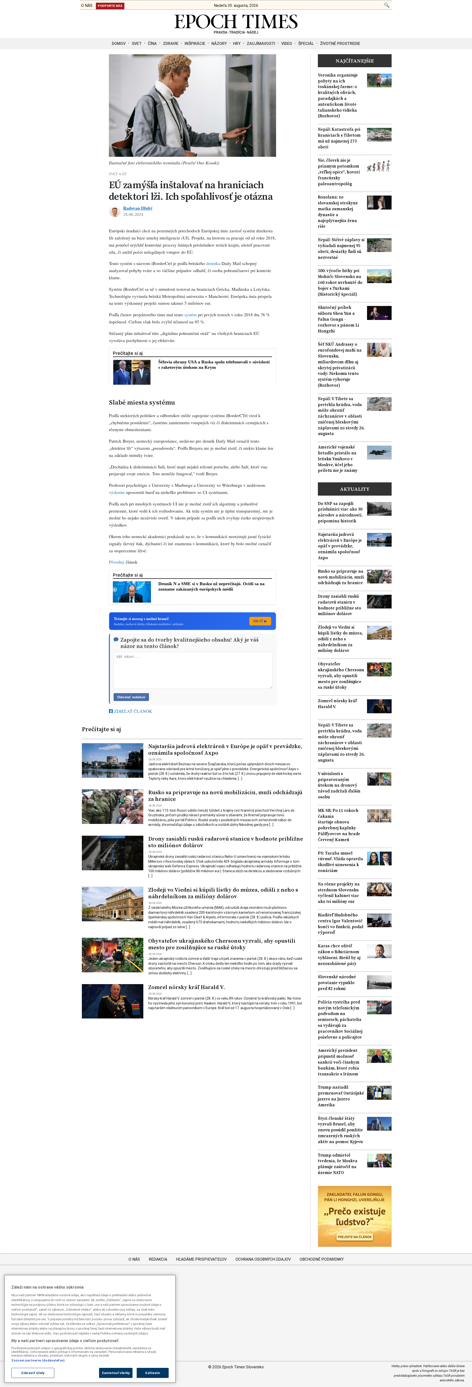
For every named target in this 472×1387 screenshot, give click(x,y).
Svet (137, 43)
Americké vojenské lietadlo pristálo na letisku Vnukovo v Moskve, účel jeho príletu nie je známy (337, 458)
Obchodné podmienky (322, 1259)
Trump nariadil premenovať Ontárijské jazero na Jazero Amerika (341, 1096)
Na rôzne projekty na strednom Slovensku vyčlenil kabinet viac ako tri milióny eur (339, 892)
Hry (237, 43)
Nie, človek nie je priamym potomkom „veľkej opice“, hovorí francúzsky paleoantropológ (339, 172)
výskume (117, 492)
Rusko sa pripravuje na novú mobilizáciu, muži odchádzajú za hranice (225, 796)
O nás (134, 1259)
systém (190, 314)
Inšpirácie (195, 43)
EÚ (124, 174)
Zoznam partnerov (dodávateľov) (38, 1360)
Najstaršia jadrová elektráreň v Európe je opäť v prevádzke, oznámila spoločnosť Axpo (225, 749)
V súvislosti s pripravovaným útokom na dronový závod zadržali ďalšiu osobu (339, 785)
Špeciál (306, 43)
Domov (119, 43)
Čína (152, 43)
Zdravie (170, 43)
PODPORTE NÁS (110, 6)
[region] (90, 1329)
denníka (213, 263)
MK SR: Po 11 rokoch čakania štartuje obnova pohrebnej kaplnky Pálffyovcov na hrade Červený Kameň (339, 825)
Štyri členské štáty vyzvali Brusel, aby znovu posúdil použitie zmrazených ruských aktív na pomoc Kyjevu (340, 1130)
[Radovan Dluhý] (115, 211)
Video (286, 43)
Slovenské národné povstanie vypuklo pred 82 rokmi (337, 982)
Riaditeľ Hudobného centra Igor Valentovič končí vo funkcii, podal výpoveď (340, 923)
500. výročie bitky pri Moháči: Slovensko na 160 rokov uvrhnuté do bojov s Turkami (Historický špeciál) (340, 282)
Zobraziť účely (33, 1373)
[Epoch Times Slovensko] (236, 32)
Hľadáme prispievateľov (201, 1259)
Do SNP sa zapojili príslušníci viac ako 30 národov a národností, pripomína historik (340, 512)
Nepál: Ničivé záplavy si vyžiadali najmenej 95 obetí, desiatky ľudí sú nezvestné (341, 248)
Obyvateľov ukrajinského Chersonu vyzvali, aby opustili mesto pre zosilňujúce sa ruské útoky (221, 944)
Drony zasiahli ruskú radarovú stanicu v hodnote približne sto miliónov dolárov (225, 842)
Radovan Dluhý (138, 208)
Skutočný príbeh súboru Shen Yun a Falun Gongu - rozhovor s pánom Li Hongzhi (338, 319)
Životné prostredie (340, 43)
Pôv (112, 562)
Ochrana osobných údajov (263, 1259)
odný (120, 562)
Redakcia (158, 1259)
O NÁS (86, 5)
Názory (219, 43)
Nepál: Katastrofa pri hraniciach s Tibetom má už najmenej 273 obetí (339, 138)
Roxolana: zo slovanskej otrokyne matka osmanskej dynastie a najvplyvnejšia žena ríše (338, 211)
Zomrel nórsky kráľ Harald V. (186, 987)
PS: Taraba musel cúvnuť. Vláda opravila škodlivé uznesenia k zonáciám (340, 861)
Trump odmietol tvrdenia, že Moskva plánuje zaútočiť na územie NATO (337, 1164)
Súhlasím (152, 1373)
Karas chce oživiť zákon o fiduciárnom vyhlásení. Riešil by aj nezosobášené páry (339, 954)
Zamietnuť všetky (116, 1373)
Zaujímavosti (261, 43)
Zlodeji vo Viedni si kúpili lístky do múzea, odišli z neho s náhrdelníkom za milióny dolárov (223, 893)
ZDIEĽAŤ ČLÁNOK (132, 711)
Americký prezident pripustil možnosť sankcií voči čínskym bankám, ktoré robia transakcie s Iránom (338, 1062)
